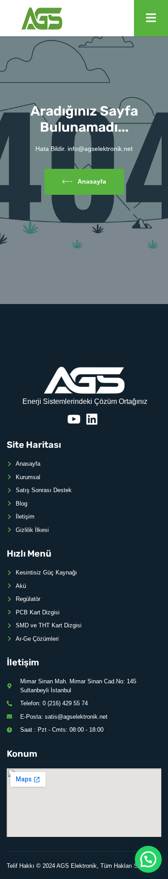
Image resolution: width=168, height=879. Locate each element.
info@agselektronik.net (100, 148)
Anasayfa (92, 181)
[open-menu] (151, 18)
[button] (148, 859)
